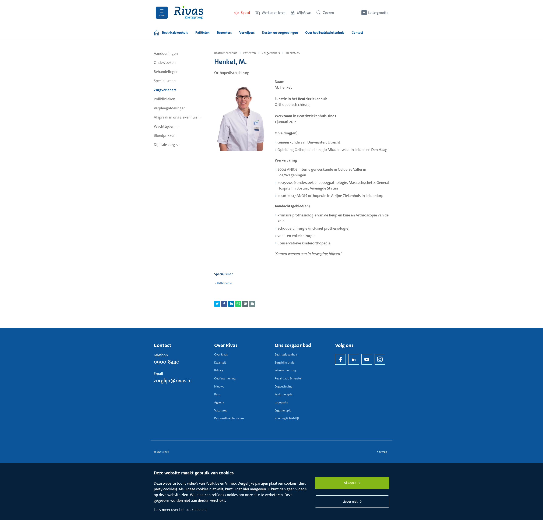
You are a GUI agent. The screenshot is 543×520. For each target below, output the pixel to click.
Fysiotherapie (283, 394)
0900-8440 (166, 361)
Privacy (219, 370)
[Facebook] (340, 359)
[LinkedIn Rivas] (353, 359)
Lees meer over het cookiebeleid (180, 509)
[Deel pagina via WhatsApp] (238, 304)
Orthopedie (224, 283)
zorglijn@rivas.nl (173, 380)
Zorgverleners (165, 89)
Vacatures (220, 410)
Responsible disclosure (229, 418)
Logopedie (281, 402)
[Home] (188, 12)
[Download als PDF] (252, 304)
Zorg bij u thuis (284, 362)
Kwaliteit (220, 362)
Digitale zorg (165, 144)
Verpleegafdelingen (170, 108)
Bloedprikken (164, 135)
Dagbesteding (283, 386)
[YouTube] (366, 359)
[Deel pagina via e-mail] (245, 304)
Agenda (219, 402)
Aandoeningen (166, 53)
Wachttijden (164, 126)
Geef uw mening (224, 378)
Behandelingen (166, 71)
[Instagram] (380, 359)
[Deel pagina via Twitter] (217, 304)
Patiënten (249, 53)
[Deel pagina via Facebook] (224, 304)
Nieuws (219, 386)
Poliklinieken (164, 99)
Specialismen (165, 80)
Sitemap (382, 452)
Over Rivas (221, 354)
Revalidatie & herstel (288, 378)
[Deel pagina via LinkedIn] (231, 304)
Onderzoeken (165, 62)
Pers (217, 394)
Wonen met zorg (285, 370)
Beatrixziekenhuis (225, 53)
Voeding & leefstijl (287, 418)
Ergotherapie (283, 410)
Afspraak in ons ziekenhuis (176, 117)
